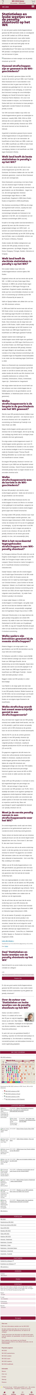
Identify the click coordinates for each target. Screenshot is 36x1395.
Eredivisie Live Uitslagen (7, 1264)
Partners (4, 1382)
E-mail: (2, 1297)
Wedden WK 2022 (6, 1231)
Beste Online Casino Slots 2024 (25, 1128)
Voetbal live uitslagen (6, 1261)
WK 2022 (3, 1219)
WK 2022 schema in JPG (12, 1096)
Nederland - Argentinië (7, 1251)
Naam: (2, 1293)
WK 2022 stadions (7, 1361)
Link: (3, 972)
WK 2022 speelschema (8, 1353)
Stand (22, 1394)
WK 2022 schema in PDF (13, 1091)
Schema (13, 1394)
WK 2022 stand (6, 1358)
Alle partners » (5, 1266)
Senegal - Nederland (6, 1239)
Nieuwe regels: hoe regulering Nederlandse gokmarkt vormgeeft (21, 1200)
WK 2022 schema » (6, 1057)
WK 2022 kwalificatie (7, 1364)
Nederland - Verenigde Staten (9, 1248)
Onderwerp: (4, 1301)
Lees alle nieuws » (8, 941)
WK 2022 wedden (7, 1356)
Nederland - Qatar (6, 1245)
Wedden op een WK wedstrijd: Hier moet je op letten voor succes (21, 1190)
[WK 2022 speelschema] (18, 1083)
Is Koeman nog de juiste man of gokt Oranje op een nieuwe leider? (22, 1170)
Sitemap (4, 1379)
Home (4, 1394)
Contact (4, 1376)
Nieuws (4, 1371)
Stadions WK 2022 (6, 1236)
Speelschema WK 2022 (7, 1222)
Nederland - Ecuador (6, 1242)
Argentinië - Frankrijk (6, 1254)
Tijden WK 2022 (5, 1233)
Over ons (4, 1374)
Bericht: (3, 1305)
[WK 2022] (18, 4)
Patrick (6, 946)
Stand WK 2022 (5, 1228)
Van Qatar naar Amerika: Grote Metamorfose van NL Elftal (27, 1120)
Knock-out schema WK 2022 (8, 1225)
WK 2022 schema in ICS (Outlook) (15, 1099)
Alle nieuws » (4, 1211)
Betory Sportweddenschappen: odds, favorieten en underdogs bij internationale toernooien (22, 1110)
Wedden (31, 1394)
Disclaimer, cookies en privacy (22, 1388)
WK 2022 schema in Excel (13, 1094)
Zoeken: (3, 1274)
